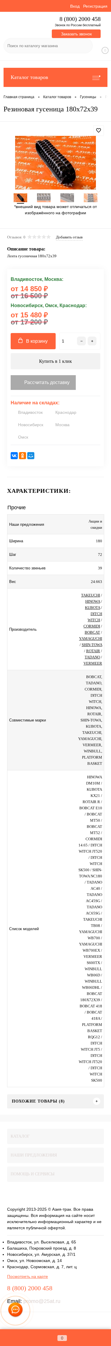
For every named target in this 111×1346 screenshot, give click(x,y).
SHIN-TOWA (92, 644)
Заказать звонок (76, 34)
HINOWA (92, 601)
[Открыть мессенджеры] (15, 1310)
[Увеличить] (55, 163)
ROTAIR (93, 651)
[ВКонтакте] (14, 455)
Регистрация (95, 6)
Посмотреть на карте (27, 1276)
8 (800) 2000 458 (80, 19)
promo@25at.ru (41, 1301)
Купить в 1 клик (55, 361)
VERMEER (92, 663)
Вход (75, 6)
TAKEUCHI (90, 595)
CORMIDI (91, 626)
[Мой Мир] (30, 455)
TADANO (92, 657)
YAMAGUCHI (90, 638)
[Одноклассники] (22, 455)
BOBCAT (92, 632)
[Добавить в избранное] (98, 130)
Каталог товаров (29, 77)
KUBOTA (92, 607)
